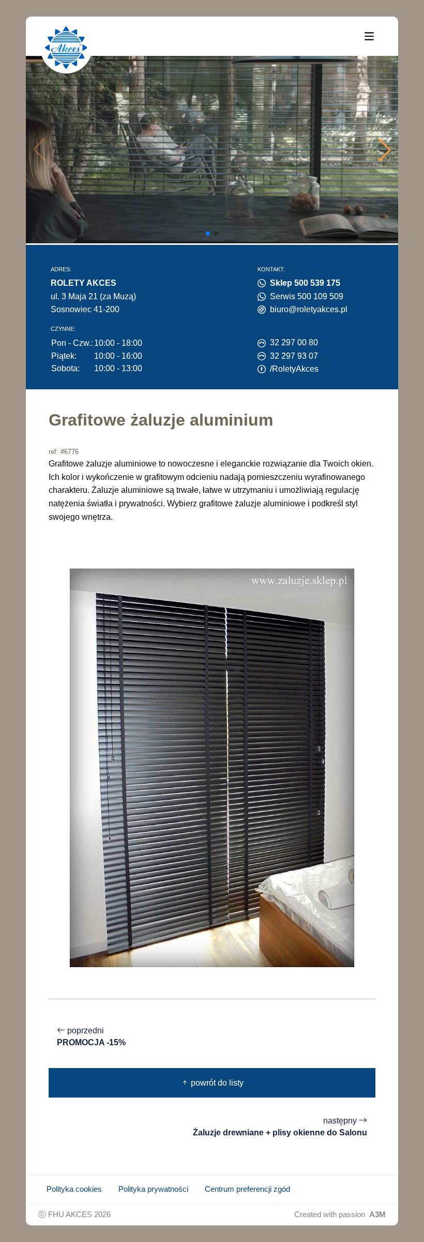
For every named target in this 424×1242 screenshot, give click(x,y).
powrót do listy (216, 1082)
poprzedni (91, 1036)
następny (280, 1126)
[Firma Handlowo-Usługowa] (66, 48)
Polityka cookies (74, 1189)
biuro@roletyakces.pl (308, 309)
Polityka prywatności (153, 1189)
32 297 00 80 (294, 342)
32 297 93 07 (294, 356)
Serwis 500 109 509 (306, 296)
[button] (384, 149)
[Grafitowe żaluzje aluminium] (212, 767)
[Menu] (369, 36)
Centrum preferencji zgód (247, 1189)
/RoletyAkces (294, 368)
